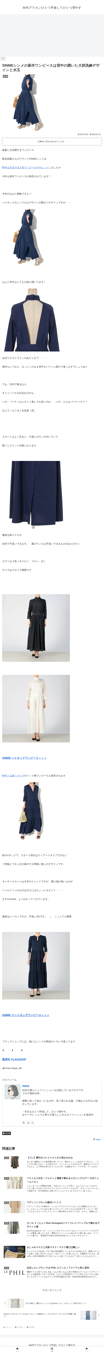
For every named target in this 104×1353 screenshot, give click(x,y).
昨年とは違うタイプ (13, 775)
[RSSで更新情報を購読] (32, 1122)
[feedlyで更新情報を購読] (28, 1122)
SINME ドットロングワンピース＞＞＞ (25, 1015)
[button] (96, 741)
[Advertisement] (52, 36)
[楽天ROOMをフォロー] (24, 1122)
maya (25, 1085)
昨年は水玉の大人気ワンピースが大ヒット (25, 167)
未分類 (7, 1133)
